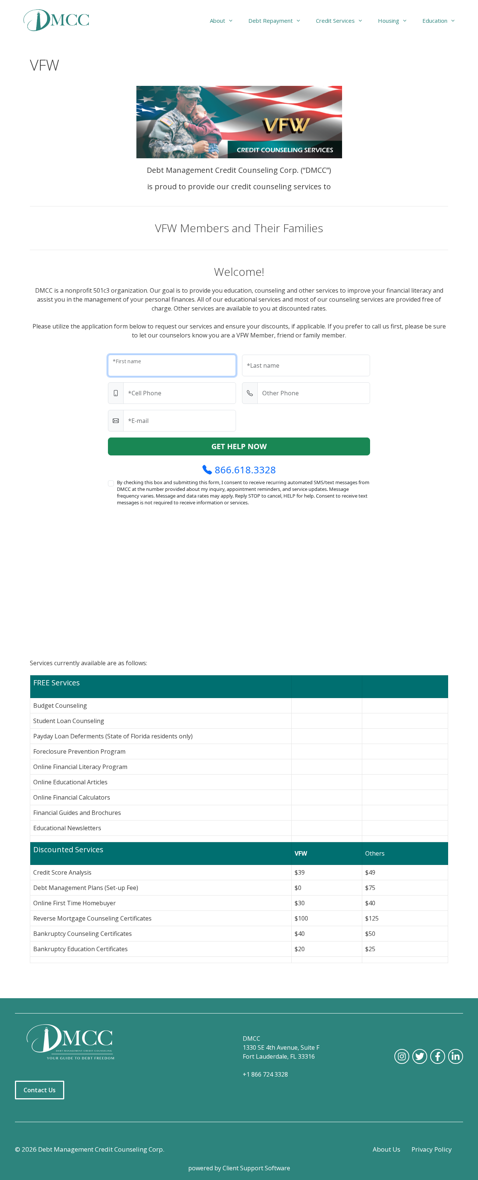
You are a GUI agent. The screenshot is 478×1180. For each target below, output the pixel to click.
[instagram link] (401, 1056)
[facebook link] (437, 1056)
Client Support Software (256, 1168)
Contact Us (40, 1090)
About (217, 20)
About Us (386, 1149)
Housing (388, 20)
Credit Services (335, 20)
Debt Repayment (270, 20)
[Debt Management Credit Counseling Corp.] (60, 20)
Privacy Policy (432, 1149)
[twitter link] (419, 1056)
